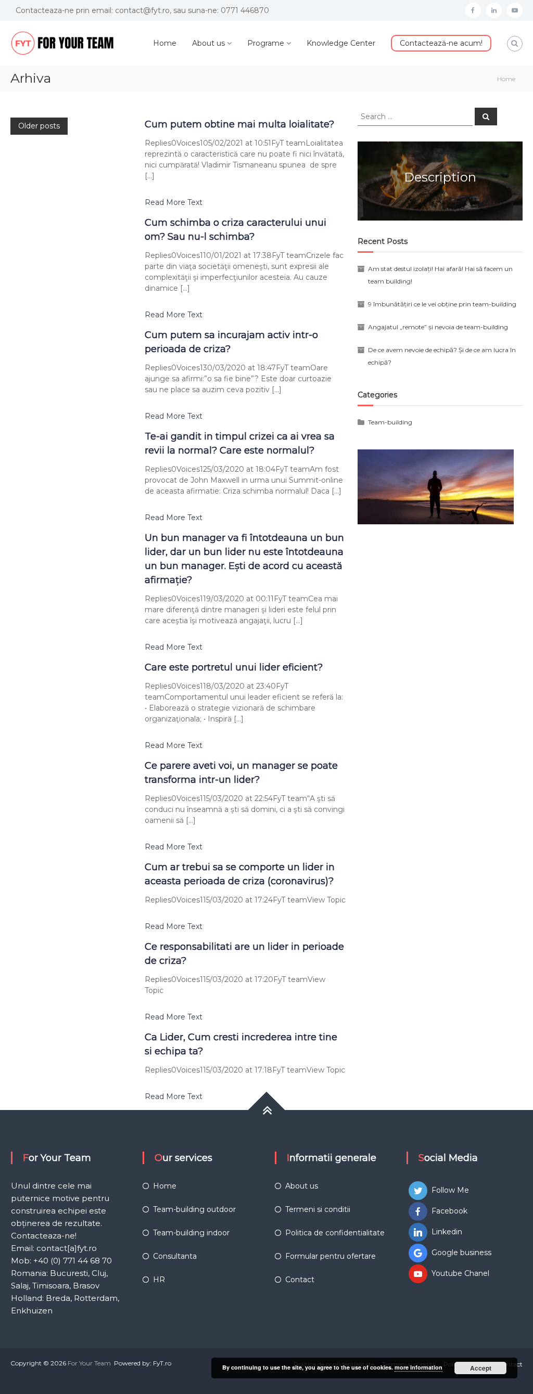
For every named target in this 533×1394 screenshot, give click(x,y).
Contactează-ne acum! (441, 43)
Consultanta (175, 1256)
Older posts (39, 126)
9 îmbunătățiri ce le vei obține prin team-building (442, 304)
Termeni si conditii (317, 1209)
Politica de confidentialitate (335, 1232)
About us (208, 43)
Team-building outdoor (194, 1209)
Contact (299, 1279)
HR (159, 1279)
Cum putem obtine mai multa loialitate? (239, 124)
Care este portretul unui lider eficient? (234, 667)
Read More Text (173, 202)
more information (418, 1367)
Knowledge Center (341, 43)
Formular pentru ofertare (330, 1256)
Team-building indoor (191, 1232)
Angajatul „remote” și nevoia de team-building (438, 327)
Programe (265, 43)
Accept (480, 1368)
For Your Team (89, 1363)
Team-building (390, 422)
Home (164, 43)
